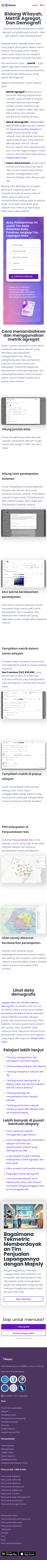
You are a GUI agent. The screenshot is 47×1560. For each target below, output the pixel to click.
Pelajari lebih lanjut (16, 157)
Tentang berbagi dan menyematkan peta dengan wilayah (22, 1096)
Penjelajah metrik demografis (22, 1173)
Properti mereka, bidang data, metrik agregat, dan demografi (25, 1159)
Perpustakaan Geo (23, 839)
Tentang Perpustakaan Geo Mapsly (26, 1066)
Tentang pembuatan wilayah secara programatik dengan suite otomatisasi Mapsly (25, 1109)
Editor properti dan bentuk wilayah (25, 1168)
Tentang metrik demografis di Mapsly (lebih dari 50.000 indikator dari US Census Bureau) (25, 1084)
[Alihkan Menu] (4, 5)
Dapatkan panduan (23, 277)
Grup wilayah (13, 1156)
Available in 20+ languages (16, 1396)
